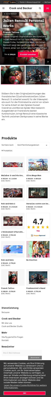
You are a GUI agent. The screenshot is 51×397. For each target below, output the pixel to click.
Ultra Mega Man (33, 175)
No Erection (31, 260)
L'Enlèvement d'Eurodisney (13, 232)
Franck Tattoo (7, 288)
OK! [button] (24, 393)
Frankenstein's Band (35, 288)
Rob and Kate (7, 260)
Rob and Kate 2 (8, 204)
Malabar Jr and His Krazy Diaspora (17, 175)
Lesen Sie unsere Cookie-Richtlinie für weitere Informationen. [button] (25, 386)
